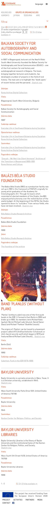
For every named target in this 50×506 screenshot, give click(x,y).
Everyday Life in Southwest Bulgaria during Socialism (23, 128)
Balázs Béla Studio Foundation (18, 178)
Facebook (13, 503)
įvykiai (16, 15)
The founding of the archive (13, 246)
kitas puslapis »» (30, 483)
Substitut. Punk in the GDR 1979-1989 (17, 361)
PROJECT (6, 500)
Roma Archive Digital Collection (14, 92)
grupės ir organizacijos (27, 12)
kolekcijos (6, 12)
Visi (2, 27)
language (39, 4)
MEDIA (39, 500)
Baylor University (17, 372)
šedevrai (28, 15)
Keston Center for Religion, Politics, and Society (21, 418)
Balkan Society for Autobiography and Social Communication (21, 48)
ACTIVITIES (17, 500)
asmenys (5, 15)
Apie (38, 15)
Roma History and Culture (12, 164)
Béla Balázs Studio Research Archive (16, 214)
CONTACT (6, 503)
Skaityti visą (37, 82)
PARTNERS (30, 500)
